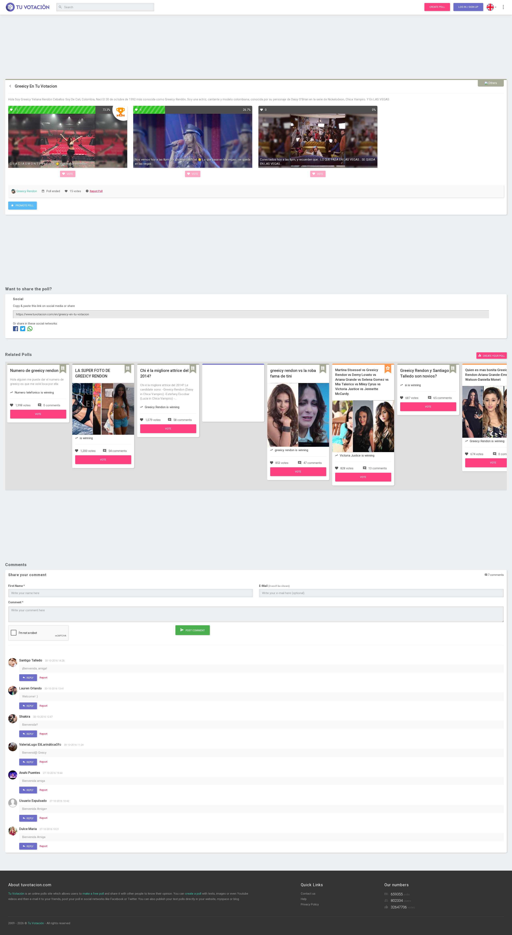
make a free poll (93, 893)
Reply (29, 677)
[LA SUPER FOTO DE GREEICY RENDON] (103, 463)
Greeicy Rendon (26, 191)
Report (43, 677)
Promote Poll (24, 205)
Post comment (195, 630)
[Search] (60, 7)
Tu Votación (16, 893)
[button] (491, 7)
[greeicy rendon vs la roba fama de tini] (298, 475)
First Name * (16, 585)
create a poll (193, 893)
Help (304, 899)
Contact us (308, 893)
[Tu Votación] (27, 7)
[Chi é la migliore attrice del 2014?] (168, 432)
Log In (468, 6)
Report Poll (96, 191)
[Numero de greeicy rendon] (38, 417)
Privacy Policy (310, 904)
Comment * (15, 602)
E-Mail (274, 585)
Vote (69, 173)
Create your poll (493, 356)
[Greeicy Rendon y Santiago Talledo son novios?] (428, 410)
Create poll (437, 6)
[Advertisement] (256, 47)
